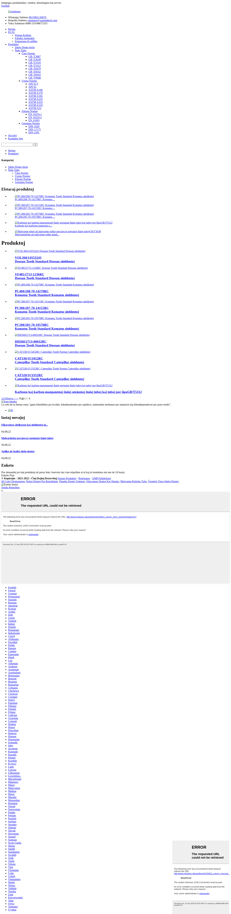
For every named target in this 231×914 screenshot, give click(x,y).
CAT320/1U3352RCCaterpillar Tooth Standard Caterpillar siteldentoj (49, 377)
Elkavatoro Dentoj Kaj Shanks (102, 481)
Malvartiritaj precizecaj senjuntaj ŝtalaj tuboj (27, 438)
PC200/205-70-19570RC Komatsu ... (35, 216)
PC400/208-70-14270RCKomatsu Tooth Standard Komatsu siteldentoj (47, 293)
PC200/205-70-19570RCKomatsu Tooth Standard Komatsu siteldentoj (47, 326)
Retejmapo (84, 478)
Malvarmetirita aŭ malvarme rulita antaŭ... (37, 234)
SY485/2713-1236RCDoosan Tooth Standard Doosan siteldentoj (45, 276)
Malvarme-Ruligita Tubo (133, 481)
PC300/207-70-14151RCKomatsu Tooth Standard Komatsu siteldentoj (47, 309)
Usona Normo (29, 80)
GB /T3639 (34, 59)
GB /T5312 (34, 65)
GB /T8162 (34, 71)
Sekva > (11, 398)
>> (17, 398)
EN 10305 (34, 120)
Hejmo (11, 29)
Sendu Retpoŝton (10, 487)
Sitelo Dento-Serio (25, 47)
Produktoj (13, 44)
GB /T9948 (34, 77)
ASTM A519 (35, 105)
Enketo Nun (7, 475)
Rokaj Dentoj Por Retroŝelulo (42, 481)
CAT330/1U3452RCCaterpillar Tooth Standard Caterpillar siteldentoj (49, 360)
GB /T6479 (34, 68)
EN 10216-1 (35, 114)
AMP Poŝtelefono (101, 478)
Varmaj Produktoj (66, 478)
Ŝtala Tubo (20, 50)
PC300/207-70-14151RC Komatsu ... (35, 208)
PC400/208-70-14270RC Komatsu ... (35, 199)
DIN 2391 (33, 132)
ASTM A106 (35, 89)
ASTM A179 (35, 93)
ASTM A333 (35, 102)
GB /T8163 (34, 74)
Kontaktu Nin (15, 138)
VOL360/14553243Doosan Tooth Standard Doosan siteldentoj (45, 259)
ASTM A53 (34, 108)
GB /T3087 (34, 56)
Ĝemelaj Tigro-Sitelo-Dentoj (163, 481)
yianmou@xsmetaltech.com (42, 20)
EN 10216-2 (35, 117)
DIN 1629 (33, 126)
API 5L (32, 86)
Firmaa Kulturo (23, 35)
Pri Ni (11, 32)
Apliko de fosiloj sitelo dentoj (17, 451)
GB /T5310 (34, 62)
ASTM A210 (35, 99)
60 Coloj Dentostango (13, 481)
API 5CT (33, 83)
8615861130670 (37, 17)
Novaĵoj (12, 135)
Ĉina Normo (28, 53)
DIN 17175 (34, 129)
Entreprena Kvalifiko (26, 41)
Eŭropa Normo (30, 111)
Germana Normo (31, 123)
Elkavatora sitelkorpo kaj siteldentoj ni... (24, 424)
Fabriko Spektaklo (24, 38)
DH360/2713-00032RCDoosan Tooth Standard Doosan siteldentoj (45, 343)
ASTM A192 (35, 96)
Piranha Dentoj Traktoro (72, 481)
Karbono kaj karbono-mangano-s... (33, 225)
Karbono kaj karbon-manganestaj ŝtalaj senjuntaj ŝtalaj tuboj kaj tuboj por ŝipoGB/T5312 (78, 392)
